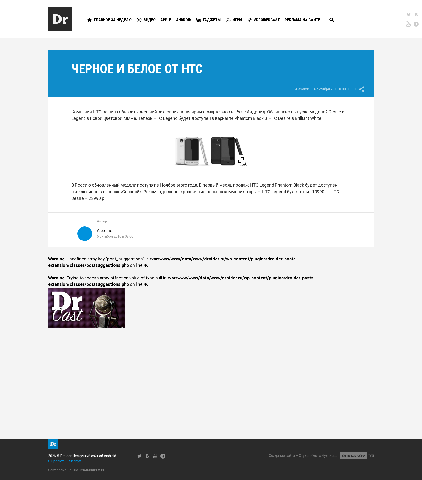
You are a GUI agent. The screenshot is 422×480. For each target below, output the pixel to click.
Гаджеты (212, 20)
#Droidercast (267, 20)
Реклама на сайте (302, 20)
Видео (150, 20)
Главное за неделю (113, 20)
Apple (165, 20)
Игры (237, 20)
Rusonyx (74, 461)
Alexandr (302, 89)
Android (183, 20)
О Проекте (56, 461)
